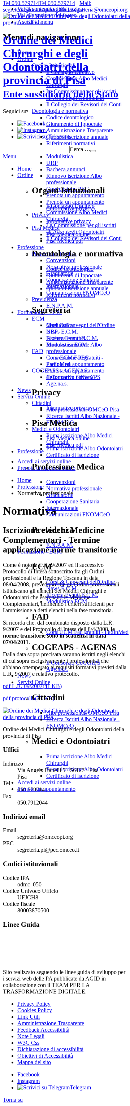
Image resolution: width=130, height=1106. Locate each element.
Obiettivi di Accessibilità (45, 1056)
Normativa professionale (74, 488)
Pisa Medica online (68, 438)
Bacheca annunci (65, 338)
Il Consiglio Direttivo (70, 206)
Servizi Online (33, 682)
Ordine (25, 175)
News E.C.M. (62, 588)
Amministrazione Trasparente (79, 282)
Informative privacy (68, 408)
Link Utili (28, 1017)
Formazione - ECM (39, 551)
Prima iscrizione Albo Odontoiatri (84, 769)
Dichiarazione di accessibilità (50, 1049)
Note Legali (30, 1036)
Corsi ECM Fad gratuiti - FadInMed (87, 632)
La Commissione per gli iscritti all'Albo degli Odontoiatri (81, 228)
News (24, 676)
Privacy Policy (34, 1004)
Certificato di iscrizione (72, 776)
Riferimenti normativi (70, 295)
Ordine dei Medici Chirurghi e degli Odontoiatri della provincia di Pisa (60, 67)
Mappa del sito (34, 1062)
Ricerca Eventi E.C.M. (72, 595)
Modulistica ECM (66, 601)
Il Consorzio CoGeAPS (73, 663)
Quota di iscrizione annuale (77, 288)
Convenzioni (60, 482)
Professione (30, 451)
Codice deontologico (70, 269)
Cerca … (80, 149)
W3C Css (28, 1043)
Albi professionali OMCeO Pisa (82, 713)
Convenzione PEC (67, 357)
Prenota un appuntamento (75, 364)
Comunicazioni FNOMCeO (78, 514)
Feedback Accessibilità (43, 1030)
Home (24, 169)
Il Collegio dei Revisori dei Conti (84, 238)
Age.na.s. (57, 669)
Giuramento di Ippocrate (74, 275)
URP (52, 332)
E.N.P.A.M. (59, 545)
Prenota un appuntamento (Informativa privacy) (75, 373)
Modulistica (59, 325)
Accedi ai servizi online (44, 782)
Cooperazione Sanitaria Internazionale (72, 504)
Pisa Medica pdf (64, 445)
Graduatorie (59, 495)
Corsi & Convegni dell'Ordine (80, 582)
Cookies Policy (34, 1010)
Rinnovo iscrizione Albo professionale (74, 348)
